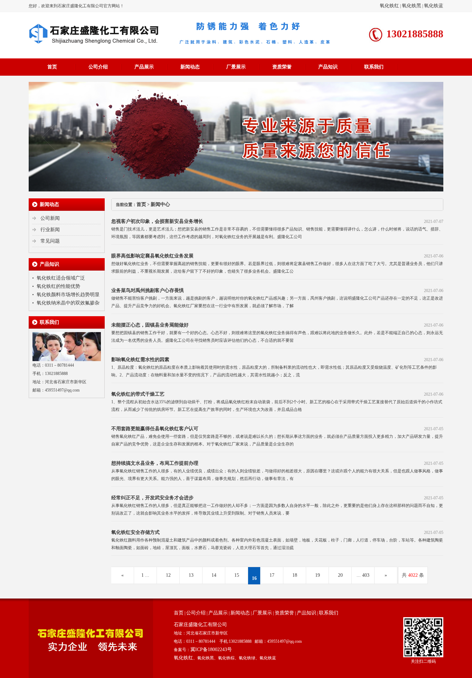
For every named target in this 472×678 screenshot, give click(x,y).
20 (340, 575)
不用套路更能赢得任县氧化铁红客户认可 (154, 428)
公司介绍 (98, 66)
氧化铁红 (389, 5)
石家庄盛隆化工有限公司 (200, 624)
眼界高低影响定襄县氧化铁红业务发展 (152, 255)
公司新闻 (50, 218)
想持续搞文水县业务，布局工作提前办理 (154, 463)
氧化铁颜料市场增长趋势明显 (68, 294)
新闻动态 (190, 66)
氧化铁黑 (411, 5)
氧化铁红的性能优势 (58, 286)
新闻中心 (160, 204)
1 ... (145, 575)
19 (317, 575)
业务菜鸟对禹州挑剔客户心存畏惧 (147, 290)
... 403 (363, 575)
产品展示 (144, 66)
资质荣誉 (282, 66)
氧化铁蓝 (433, 5)
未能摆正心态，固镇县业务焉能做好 (150, 325)
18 (294, 575)
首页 (52, 66)
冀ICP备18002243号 (211, 649)
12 (168, 575)
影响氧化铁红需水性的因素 (140, 359)
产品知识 (328, 66)
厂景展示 (236, 66)
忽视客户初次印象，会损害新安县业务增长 (157, 221)
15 (236, 575)
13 (191, 575)
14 (213, 575)
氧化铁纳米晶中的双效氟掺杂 (68, 302)
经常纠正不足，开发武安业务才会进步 (152, 497)
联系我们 (374, 66)
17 (272, 575)
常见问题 (50, 241)
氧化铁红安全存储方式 (135, 532)
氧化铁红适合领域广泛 (61, 278)
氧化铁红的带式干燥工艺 (137, 394)
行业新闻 (50, 229)
